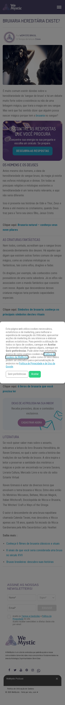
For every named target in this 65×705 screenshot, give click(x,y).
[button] (17, 374)
